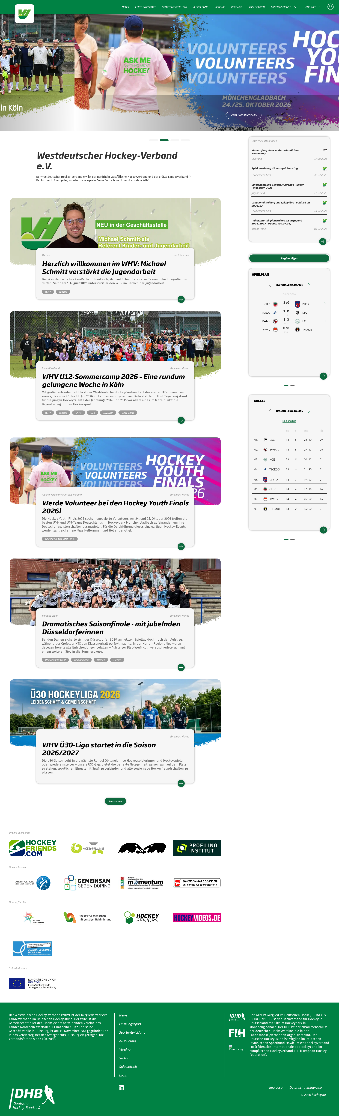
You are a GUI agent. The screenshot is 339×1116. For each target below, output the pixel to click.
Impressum (277, 1087)
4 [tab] (183, 141)
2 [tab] (161, 141)
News (125, 6)
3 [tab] (172, 141)
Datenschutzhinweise (305, 1087)
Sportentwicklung (174, 6)
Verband (236, 6)
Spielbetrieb (256, 6)
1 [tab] (151, 141)
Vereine (219, 6)
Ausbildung (200, 6)
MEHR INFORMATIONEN (169, 115)
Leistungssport (145, 6)
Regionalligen (289, 258)
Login (123, 1075)
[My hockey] (330, 7)
